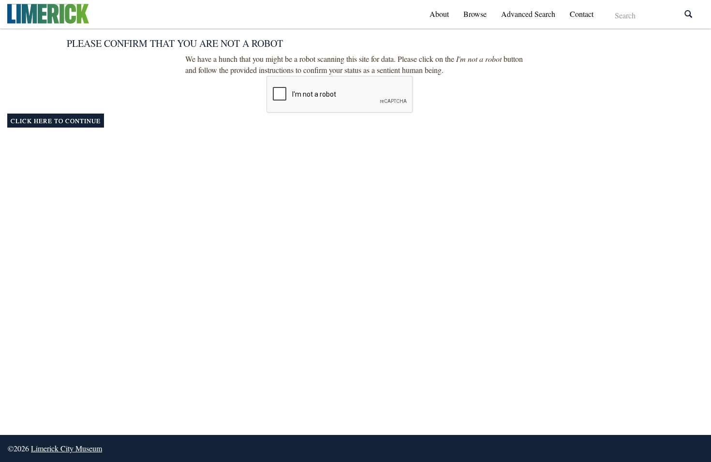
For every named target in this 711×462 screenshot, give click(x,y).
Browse (475, 14)
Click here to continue (56, 120)
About (439, 14)
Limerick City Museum (66, 448)
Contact (581, 14)
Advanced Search (528, 14)
